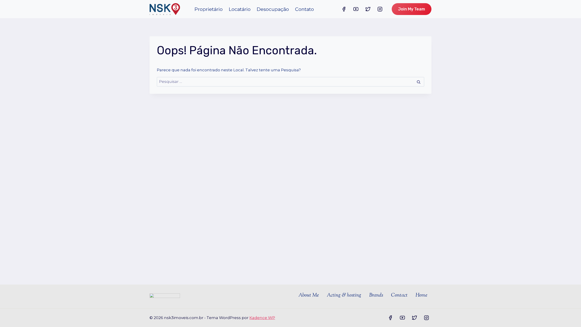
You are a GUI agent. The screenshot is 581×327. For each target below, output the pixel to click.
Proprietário (208, 9)
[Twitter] (368, 9)
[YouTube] (356, 9)
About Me (308, 295)
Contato (304, 9)
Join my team (411, 9)
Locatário (240, 9)
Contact (399, 295)
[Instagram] (380, 9)
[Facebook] (344, 9)
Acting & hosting (344, 295)
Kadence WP (262, 317)
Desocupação (273, 9)
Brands (376, 295)
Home (421, 295)
